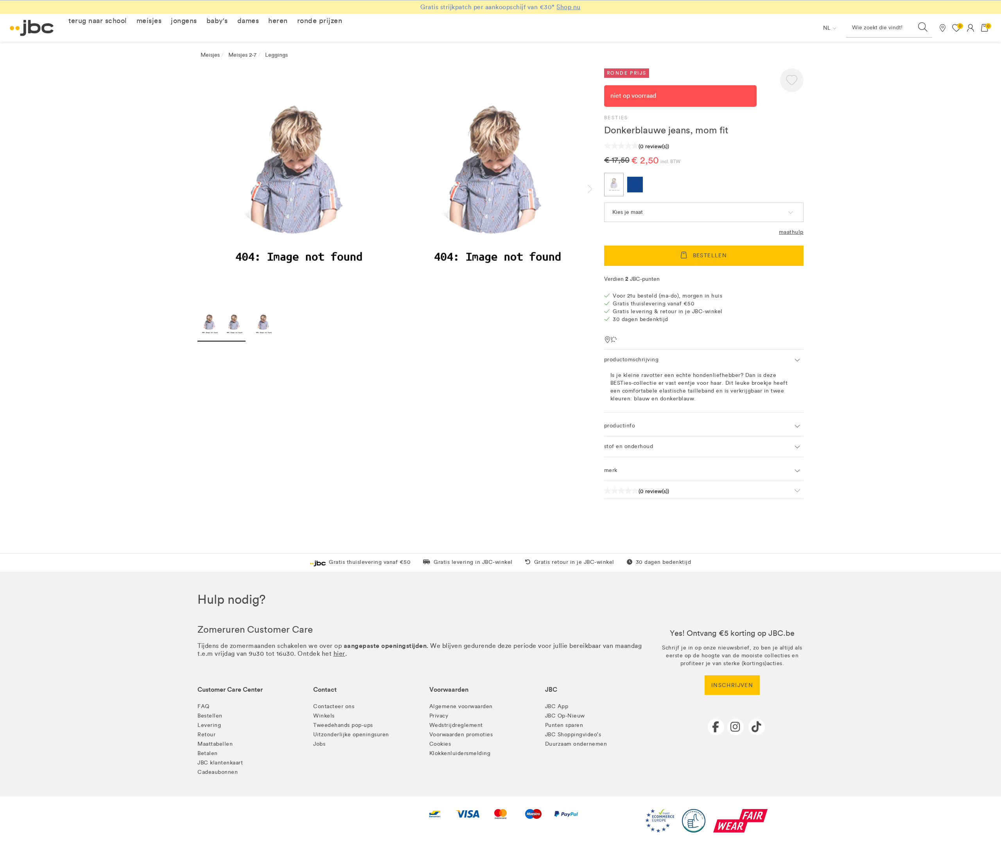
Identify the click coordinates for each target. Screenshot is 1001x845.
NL (827, 28)
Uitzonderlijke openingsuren (351, 734)
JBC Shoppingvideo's (573, 734)
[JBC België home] (31, 28)
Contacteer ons (333, 706)
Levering (209, 725)
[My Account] (970, 28)
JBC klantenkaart (220, 762)
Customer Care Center (230, 689)
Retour (206, 734)
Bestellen (209, 715)
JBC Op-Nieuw (565, 715)
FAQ (203, 706)
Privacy (438, 715)
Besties (616, 117)
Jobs (319, 744)
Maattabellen (215, 744)
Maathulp (791, 232)
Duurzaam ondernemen (576, 744)
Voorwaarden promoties (461, 734)
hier (339, 653)
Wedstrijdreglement (456, 725)
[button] (97, 21)
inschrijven (732, 685)
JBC (551, 689)
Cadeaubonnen (217, 772)
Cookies (440, 744)
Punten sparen (564, 725)
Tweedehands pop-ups (343, 725)
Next (596, 188)
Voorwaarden (448, 689)
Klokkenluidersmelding (460, 753)
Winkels (324, 715)
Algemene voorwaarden (461, 706)
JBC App (557, 706)
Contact (325, 689)
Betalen (207, 753)
